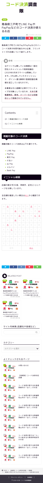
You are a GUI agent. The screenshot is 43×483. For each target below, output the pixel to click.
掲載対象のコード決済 (19, 119)
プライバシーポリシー (17, 477)
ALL (27, 195)
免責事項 (29, 477)
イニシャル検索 (16, 124)
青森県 (4, 19)
